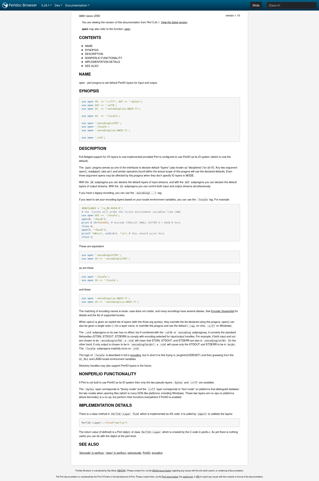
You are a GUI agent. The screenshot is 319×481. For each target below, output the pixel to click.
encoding (135, 355)
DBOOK (121, 470)
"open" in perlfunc (115, 453)
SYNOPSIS (92, 50)
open (82, 15)
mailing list (188, 476)
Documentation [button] (76, 5)
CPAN (97, 15)
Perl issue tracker (170, 476)
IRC (198, 476)
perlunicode (134, 453)
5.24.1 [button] (45, 5)
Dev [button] (57, 5)
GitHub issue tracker (161, 470)
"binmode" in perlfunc (91, 453)
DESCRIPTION (94, 54)
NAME (89, 46)
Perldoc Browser (22, 5)
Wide (256, 5)
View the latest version (174, 22)
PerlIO (146, 453)
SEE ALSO (91, 66)
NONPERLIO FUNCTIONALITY (103, 58)
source (89, 15)
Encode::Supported (222, 311)
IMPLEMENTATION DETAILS (102, 62)
